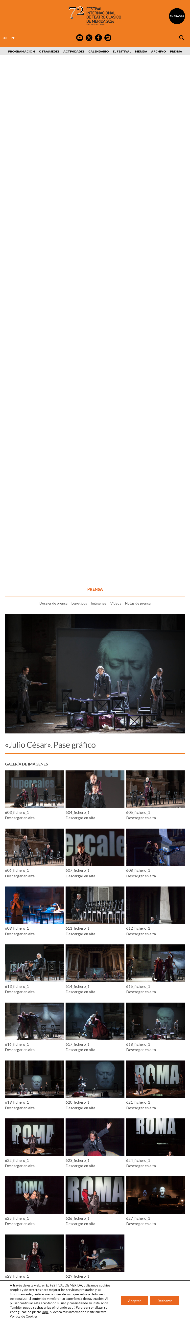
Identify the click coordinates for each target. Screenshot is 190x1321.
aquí (45, 1312)
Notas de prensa (138, 603)
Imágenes (98, 603)
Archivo (158, 51)
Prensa (176, 51)
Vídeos (115, 603)
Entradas (177, 16)
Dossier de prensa (54, 603)
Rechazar (165, 1301)
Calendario (98, 51)
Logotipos (79, 603)
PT (13, 38)
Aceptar (134, 1301)
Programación (21, 51)
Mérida (141, 51)
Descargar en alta (20, 817)
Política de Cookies (24, 1316)
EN (4, 38)
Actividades (73, 51)
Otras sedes (49, 51)
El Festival (122, 51)
